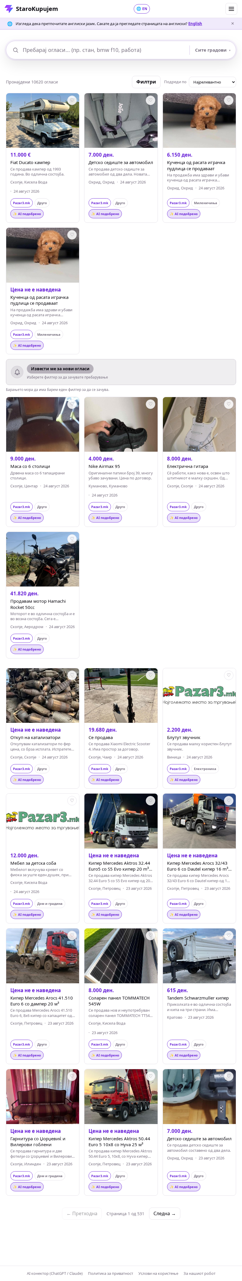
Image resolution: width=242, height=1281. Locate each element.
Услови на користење (158, 1273)
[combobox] (104, 50)
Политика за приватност (110, 1273)
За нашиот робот (199, 1273)
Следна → (164, 1213)
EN (142, 8)
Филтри (146, 81)
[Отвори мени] (231, 9)
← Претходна (81, 1213)
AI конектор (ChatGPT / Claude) (55, 1273)
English (195, 23)
